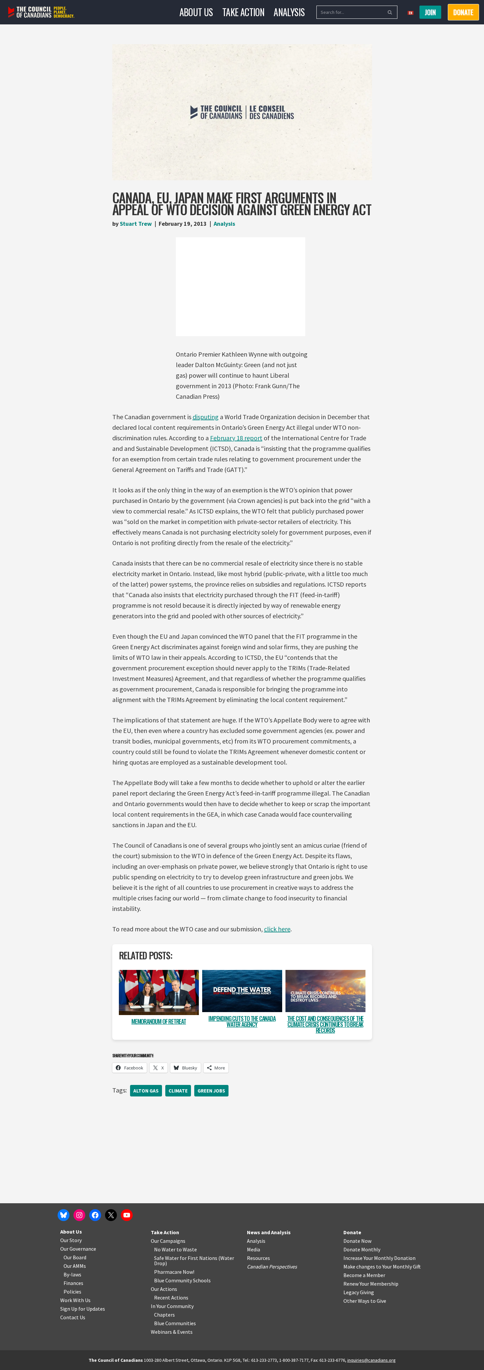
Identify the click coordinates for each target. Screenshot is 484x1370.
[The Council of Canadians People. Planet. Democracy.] (41, 12)
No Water (165, 1249)
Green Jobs (211, 1091)
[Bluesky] (63, 1215)
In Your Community (172, 1306)
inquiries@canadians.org (371, 1360)
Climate (178, 1091)
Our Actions (164, 1289)
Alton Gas (146, 1091)
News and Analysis (269, 1232)
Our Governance (78, 1248)
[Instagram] (79, 1215)
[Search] (390, 12)
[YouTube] (127, 1215)
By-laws (72, 1274)
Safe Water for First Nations (185, 1258)
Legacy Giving (358, 1292)
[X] (111, 1215)
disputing (206, 417)
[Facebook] (95, 1215)
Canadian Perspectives (272, 1266)
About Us (196, 12)
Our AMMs (75, 1266)
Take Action (243, 12)
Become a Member (364, 1275)
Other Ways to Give (364, 1300)
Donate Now (357, 1241)
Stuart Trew (136, 223)
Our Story (71, 1240)
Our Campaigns (168, 1241)
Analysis (289, 12)
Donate (352, 1232)
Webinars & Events (172, 1331)
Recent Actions (171, 1297)
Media (253, 1249)
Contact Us (72, 1317)
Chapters (164, 1314)
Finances (73, 1283)
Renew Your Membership (370, 1283)
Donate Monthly (361, 1249)
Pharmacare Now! (174, 1271)
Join (430, 12)
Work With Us (75, 1300)
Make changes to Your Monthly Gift (382, 1266)
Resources (258, 1258)
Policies (72, 1291)
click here (277, 929)
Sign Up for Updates (82, 1308)
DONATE (463, 12)
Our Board (75, 1257)
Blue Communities (175, 1323)
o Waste (188, 1249)
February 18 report (236, 438)
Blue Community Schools (182, 1280)
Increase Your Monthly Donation (379, 1258)
